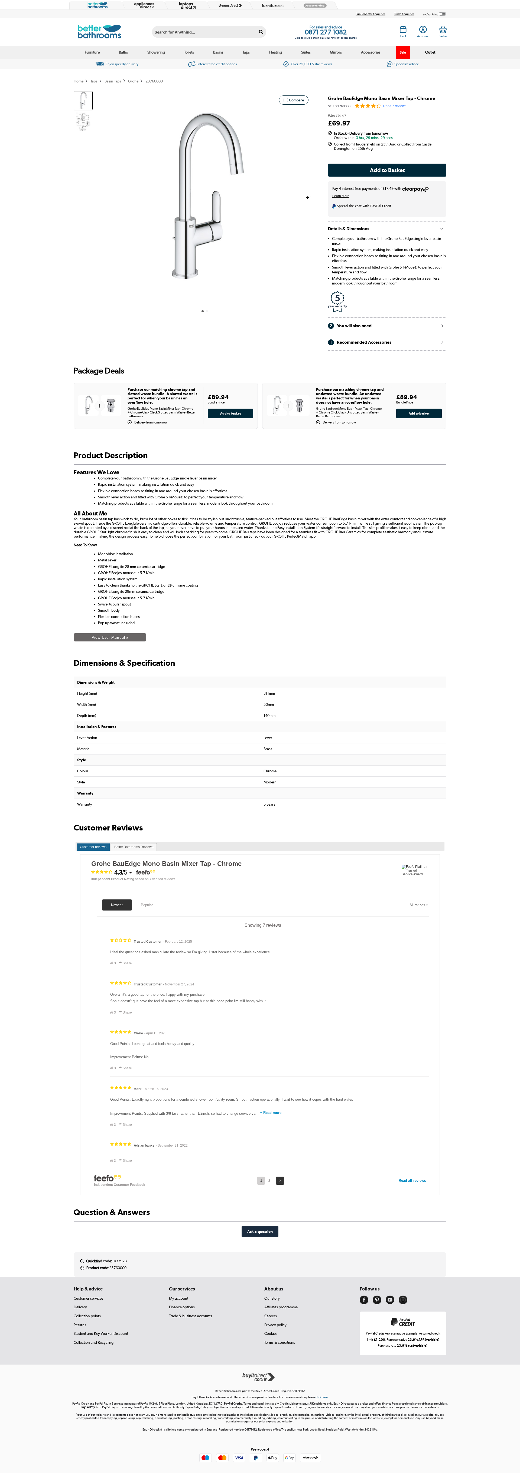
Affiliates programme (281, 1307)
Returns (80, 1325)
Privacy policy (275, 1325)
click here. (322, 1397)
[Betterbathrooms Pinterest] (377, 1303)
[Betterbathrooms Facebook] (364, 1303)
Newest (117, 905)
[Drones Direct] (229, 6)
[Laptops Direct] (186, 5)
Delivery (80, 1307)
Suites (306, 52)
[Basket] (443, 29)
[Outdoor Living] (314, 6)
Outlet (430, 52)
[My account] (423, 31)
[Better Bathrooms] (96, 5)
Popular (147, 905)
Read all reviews (412, 1181)
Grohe (133, 81)
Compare (296, 100)
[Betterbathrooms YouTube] (390, 1302)
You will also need (351, 325)
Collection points (87, 1316)
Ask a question (260, 1231)
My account (178, 1298)
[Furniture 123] (271, 5)
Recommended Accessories (360, 342)
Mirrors (336, 52)
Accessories (370, 52)
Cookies (270, 1333)
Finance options (182, 1307)
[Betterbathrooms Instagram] (403, 1303)
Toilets (189, 52)
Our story (272, 1298)
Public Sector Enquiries (370, 14)
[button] (307, 197)
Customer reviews (93, 847)
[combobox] (209, 32)
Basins (218, 52)
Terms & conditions (279, 1342)
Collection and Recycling (93, 1342)
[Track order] (403, 31)
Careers (270, 1316)
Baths (123, 52)
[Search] (261, 32)
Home (78, 81)
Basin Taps (113, 81)
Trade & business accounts (190, 1316)
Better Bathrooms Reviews (133, 847)
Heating (275, 52)
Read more (272, 1113)
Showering (156, 52)
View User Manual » (110, 637)
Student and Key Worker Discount (101, 1333)
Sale (403, 52)
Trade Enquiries (404, 14)
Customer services (88, 1298)
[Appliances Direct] (144, 5)
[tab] (93, 847)
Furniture (92, 52)
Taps (246, 52)
